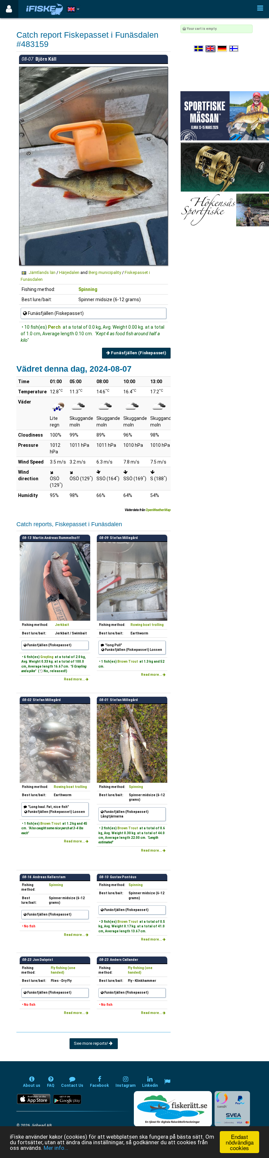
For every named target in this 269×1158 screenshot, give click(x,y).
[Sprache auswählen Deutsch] (222, 49)
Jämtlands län (42, 272)
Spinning (87, 289)
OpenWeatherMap (158, 510)
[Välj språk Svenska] (199, 49)
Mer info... (56, 1148)
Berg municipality (105, 272)
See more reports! (91, 1043)
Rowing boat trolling (147, 625)
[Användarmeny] (9, 9)
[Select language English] (211, 49)
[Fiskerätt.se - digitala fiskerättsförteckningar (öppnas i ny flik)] (173, 1109)
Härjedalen (69, 272)
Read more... (75, 679)
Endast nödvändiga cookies (240, 1142)
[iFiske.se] (44, 9)
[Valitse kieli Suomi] (234, 49)
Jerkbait (62, 625)
